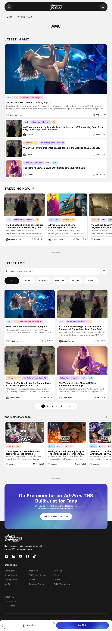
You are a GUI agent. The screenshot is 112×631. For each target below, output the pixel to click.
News (27, 280)
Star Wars (33, 571)
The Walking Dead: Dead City (52, 143)
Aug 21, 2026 (101, 115)
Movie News (54, 220)
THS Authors (10, 601)
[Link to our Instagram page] (13, 556)
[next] (73, 406)
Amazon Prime (68, 220)
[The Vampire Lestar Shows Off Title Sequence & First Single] (14, 168)
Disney (57, 575)
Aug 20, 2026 (100, 134)
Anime (51, 446)
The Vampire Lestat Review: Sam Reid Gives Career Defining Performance (22, 452)
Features (43, 280)
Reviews (75, 280)
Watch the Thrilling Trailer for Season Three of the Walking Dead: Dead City (61, 148)
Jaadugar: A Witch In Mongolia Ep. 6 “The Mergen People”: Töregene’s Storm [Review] (66, 452)
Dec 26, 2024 (81, 239)
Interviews (59, 280)
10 (69, 406)
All (12, 280)
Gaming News (11, 579)
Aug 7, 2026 (81, 464)
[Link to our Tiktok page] (34, 556)
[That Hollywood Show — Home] (56, 6)
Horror (57, 579)
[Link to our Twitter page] (7, 556)
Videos (91, 280)
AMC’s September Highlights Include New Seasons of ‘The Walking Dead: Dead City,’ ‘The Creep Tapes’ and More (63, 128)
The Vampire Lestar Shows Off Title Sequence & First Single (54, 168)
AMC (9, 98)
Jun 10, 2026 (100, 154)
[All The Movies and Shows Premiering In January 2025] (67, 205)
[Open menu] (103, 6)
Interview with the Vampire (31, 98)
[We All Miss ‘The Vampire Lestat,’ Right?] (56, 69)
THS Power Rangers (38, 575)
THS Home (9, 17)
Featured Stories (36, 584)
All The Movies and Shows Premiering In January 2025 (62, 226)
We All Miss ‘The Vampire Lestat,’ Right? (28, 102)
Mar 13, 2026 (100, 174)
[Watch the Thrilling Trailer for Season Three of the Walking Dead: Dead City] (14, 148)
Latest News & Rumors (41, 122)
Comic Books (11, 575)
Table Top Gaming (62, 584)
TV (16, 98)
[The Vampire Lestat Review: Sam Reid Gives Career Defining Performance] (24, 432)
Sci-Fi (7, 584)
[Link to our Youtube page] (20, 556)
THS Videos (10, 606)
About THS (9, 597)
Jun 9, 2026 (40, 464)
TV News (21, 17)
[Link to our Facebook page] (27, 556)
